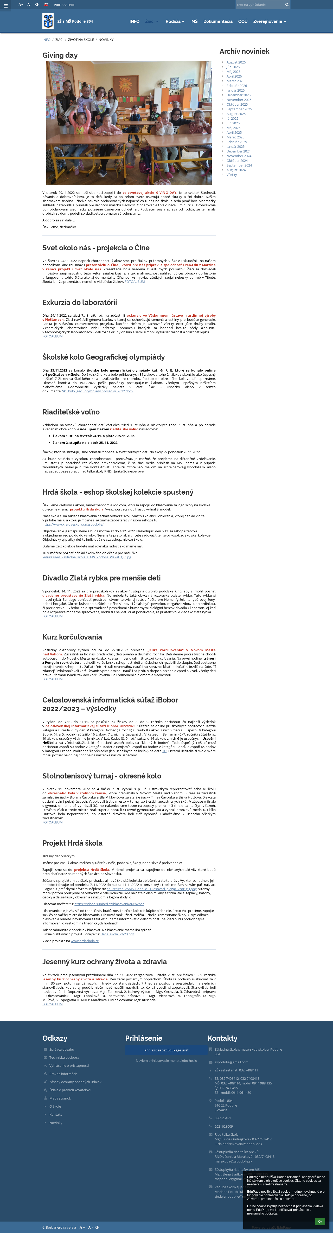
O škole (55, 1106)
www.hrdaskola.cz (85, 940)
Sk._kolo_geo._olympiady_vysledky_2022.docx (97, 391)
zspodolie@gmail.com (231, 1062)
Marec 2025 (235, 137)
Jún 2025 (233, 123)
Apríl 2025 (234, 132)
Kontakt (55, 1114)
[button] (37, 4)
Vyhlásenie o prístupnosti (69, 1065)
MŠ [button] (194, 21)
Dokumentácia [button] (218, 21)
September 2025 (239, 109)
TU (164, 751)
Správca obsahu (61, 1049)
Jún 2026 (233, 67)
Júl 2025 (232, 118)
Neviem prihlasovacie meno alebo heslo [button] (166, 1060)
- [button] (30, 4)
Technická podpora (64, 1057)
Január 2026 (236, 90)
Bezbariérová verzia (61, 1227)
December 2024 (239, 151)
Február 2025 (237, 141)
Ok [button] (320, 1221)
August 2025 (236, 113)
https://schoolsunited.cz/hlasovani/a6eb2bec (109, 904)
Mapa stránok (60, 1098)
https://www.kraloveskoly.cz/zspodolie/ (73, 524)
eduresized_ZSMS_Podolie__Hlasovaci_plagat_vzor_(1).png (152, 888)
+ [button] (22, 4)
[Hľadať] (287, 4)
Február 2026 (237, 85)
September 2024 (239, 165)
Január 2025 (236, 146)
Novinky (106, 39)
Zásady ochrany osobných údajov (75, 1081)
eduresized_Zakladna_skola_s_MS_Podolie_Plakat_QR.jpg (87, 557)
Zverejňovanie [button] (267, 21)
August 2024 (236, 170)
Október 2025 (237, 104)
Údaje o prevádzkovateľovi (70, 1090)
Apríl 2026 (234, 76)
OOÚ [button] (243, 21)
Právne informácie (63, 1073)
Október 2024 (237, 160)
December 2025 (239, 95)
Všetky (232, 174)
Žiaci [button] (150, 21)
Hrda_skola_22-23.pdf (117, 934)
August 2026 (236, 62)
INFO (46, 39)
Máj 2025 (233, 127)
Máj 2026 (233, 71)
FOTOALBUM (135, 281)
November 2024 (239, 156)
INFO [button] (134, 21)
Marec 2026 (235, 81)
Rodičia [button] (173, 21)
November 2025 (239, 99)
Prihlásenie (64, 4)
